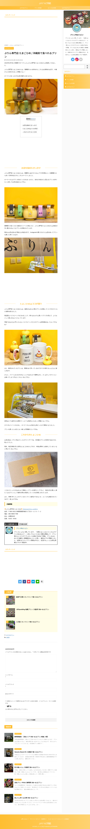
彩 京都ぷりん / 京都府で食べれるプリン (27, 767)
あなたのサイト (9, 693)
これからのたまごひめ (30, 132)
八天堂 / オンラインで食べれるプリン (28, 622)
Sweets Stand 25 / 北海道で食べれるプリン (29, 752)
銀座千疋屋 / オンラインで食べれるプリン (29, 597)
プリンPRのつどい (22, 528)
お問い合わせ (24, 819)
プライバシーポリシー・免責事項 (38, 819)
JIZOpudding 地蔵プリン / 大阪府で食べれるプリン (32, 609)
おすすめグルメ (66, 8)
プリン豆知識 (38, 8)
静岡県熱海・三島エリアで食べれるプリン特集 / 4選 (31, 737)
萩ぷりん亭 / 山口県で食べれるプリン (26, 798)
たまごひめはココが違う (31, 128)
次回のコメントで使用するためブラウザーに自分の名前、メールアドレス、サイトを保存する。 (30, 702)
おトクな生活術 (52, 8)
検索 (87, 67)
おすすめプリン (24, 8)
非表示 (33, 118)
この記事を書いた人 (12, 524)
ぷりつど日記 (45, 3)
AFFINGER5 (54, 826)
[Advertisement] (30, 30)
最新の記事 (24, 524)
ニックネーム (9, 675)
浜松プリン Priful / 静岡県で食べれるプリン (28, 782)
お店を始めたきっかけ (30, 125)
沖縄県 (8, 637)
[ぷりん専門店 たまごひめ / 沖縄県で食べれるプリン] (33, 581)
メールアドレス (9, 684)
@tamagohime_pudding (30, 509)
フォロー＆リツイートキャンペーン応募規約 (58, 819)
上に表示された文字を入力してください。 (17, 709)
